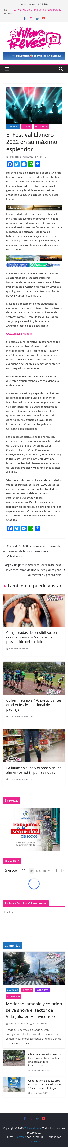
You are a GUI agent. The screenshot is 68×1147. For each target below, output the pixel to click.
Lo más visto (42, 990)
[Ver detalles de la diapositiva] (34, 56)
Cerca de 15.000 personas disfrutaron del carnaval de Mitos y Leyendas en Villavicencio (34, 551)
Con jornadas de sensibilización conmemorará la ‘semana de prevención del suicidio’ (31, 637)
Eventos (27, 126)
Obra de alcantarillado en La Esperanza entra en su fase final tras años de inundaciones (45, 1060)
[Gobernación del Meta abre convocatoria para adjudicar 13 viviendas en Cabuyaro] (14, 1087)
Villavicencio (41, 126)
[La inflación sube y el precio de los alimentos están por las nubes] (34, 732)
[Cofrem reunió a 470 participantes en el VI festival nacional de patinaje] (34, 664)
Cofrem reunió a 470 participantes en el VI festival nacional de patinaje (34, 705)
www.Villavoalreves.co (19, 333)
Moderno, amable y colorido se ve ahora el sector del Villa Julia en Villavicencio (34, 1010)
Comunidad (13, 126)
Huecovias (27, 990)
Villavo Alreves (40, 1023)
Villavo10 (41, 156)
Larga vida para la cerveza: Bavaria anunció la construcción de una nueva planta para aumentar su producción (32, 570)
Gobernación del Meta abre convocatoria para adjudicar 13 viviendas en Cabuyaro (44, 1084)
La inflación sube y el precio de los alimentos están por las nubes (33, 770)
